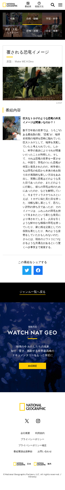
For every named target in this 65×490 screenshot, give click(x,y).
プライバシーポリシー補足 (32, 445)
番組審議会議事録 (23, 451)
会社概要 (25, 433)
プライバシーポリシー (32, 439)
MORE (32, 366)
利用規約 (40, 433)
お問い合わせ (45, 451)
